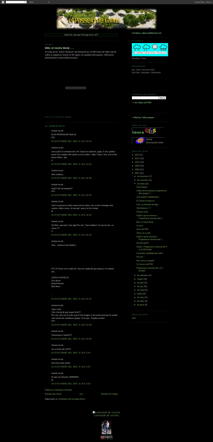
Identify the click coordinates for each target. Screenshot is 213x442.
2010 (137, 162)
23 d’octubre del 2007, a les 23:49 (71, 325)
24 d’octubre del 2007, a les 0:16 (70, 353)
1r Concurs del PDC (144, 264)
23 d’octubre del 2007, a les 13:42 (71, 164)
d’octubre (141, 184)
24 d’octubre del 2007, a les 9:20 (70, 384)
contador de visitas (106, 416)
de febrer (141, 301)
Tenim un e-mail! (143, 233)
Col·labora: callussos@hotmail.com (147, 33)
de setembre (142, 275)
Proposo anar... (142, 212)
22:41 (68, 117)
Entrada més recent (53, 394)
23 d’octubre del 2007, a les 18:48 (71, 178)
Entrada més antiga (109, 394)
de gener (141, 305)
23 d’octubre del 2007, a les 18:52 (71, 195)
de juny (140, 286)
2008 (137, 169)
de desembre (143, 176)
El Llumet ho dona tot (145, 201)
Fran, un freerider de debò (147, 204)
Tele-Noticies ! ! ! (143, 208)
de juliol (140, 283)
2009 (137, 166)
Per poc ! (140, 257)
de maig (140, 290)
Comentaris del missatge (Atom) (71, 399)
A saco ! (139, 226)
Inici (81, 394)
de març (140, 297)
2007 (137, 173)
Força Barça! (141, 187)
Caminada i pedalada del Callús (149, 253)
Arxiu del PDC (142, 229)
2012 (137, 155)
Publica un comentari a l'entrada (58, 390)
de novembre (143, 180)
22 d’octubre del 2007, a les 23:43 (71, 141)
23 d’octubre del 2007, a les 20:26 (71, 235)
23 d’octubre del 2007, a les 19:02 (71, 215)
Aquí (134, 318)
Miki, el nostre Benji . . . (59, 48)
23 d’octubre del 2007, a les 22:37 (71, 299)
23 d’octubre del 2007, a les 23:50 (71, 339)
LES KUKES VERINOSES (147, 197)
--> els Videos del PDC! (142, 102)
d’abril (140, 294)
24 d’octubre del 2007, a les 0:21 (70, 367)
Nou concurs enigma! (145, 261)
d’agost (140, 279)
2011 (137, 158)
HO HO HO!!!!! (142, 243)
